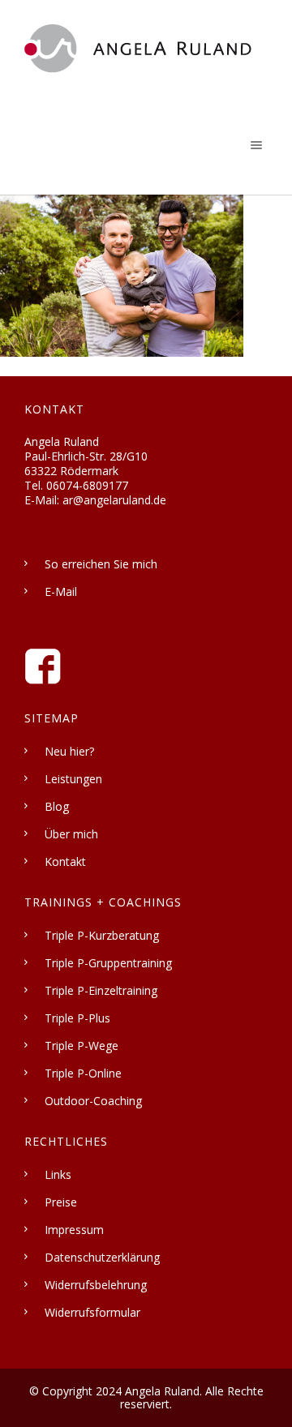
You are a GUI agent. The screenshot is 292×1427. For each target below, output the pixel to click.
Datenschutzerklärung (102, 1257)
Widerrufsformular (92, 1312)
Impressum (74, 1229)
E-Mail (61, 591)
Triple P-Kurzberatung (102, 935)
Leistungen (73, 778)
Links (58, 1174)
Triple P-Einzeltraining (101, 990)
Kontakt (65, 861)
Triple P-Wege (81, 1045)
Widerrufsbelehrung (96, 1284)
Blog (57, 806)
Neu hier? (69, 751)
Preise (61, 1202)
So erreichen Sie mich (101, 564)
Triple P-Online (83, 1073)
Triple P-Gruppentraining (108, 963)
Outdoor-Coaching (93, 1100)
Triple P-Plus (77, 1018)
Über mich (71, 834)
